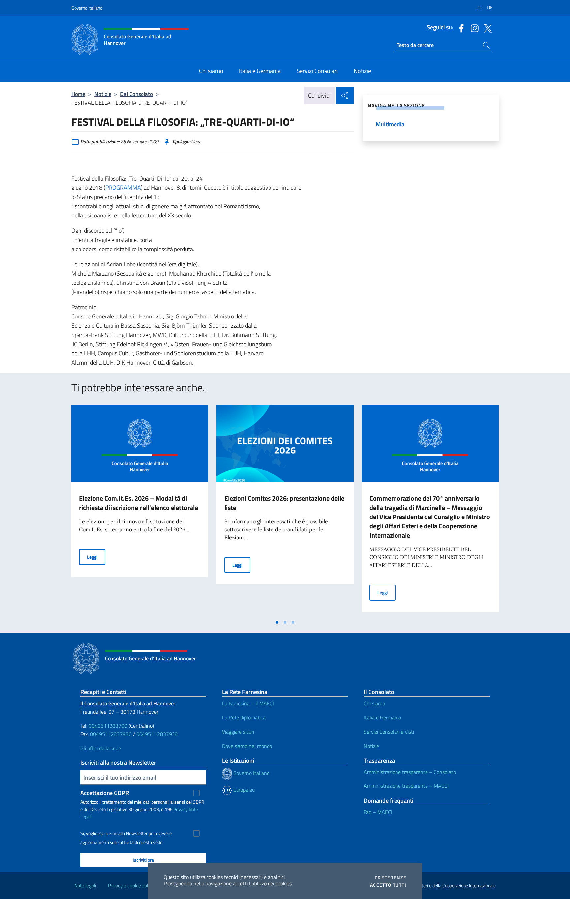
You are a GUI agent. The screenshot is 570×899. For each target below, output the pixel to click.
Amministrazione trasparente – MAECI (406, 786)
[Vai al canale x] (486, 28)
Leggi (96, 556)
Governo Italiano (86, 7)
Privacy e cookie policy (131, 885)
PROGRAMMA (123, 187)
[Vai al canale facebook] (459, 28)
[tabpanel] (139, 510)
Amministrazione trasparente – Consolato (410, 772)
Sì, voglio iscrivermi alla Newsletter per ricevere (126, 833)
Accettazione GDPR (104, 792)
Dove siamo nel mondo (247, 746)
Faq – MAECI (378, 812)
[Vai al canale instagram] (473, 28)
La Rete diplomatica (244, 717)
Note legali (85, 885)
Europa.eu (243, 790)
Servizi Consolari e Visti (389, 732)
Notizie (102, 94)
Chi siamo (374, 703)
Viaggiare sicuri (238, 732)
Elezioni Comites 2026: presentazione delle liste (284, 503)
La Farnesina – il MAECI (248, 703)
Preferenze (390, 877)
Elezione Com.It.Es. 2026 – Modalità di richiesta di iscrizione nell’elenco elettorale (138, 503)
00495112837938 (157, 734)
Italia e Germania (382, 717)
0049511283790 (108, 726)
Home (78, 94)
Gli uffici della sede (100, 748)
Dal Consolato (136, 94)
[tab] (277, 622)
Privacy (181, 809)
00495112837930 (111, 734)
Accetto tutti (388, 885)
